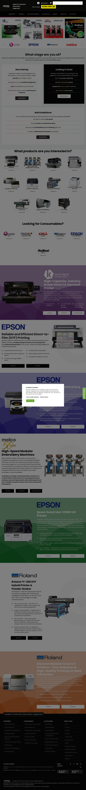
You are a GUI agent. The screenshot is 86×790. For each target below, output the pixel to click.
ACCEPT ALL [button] (30, 401)
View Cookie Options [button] (32, 397)
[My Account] (38, 3)
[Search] (80, 3)
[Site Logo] (6, 6)
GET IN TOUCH (84, 393)
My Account (44, 3)
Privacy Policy (44, 397)
